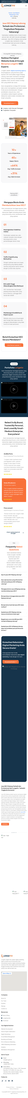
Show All (5, 824)
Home (10, 12)
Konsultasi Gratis (23, 1)
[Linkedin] (12, 1081)
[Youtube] (9, 1081)
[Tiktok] (2, 1081)
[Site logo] (8, 5)
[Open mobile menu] (26, 5)
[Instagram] (5, 1081)
